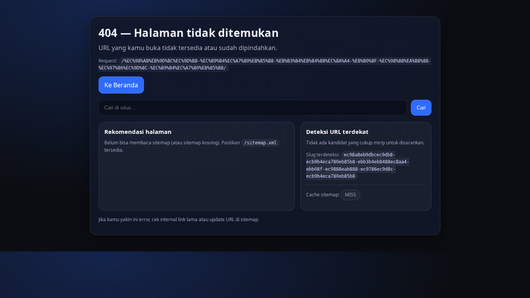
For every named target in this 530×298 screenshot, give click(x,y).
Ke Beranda (121, 85)
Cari (421, 108)
